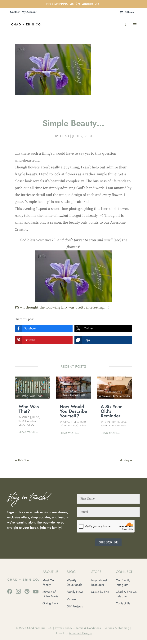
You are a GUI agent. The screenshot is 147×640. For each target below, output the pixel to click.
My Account (29, 12)
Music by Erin (100, 592)
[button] (44, 328)
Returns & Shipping (117, 628)
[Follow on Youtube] (35, 591)
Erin (107, 422)
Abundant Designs (80, 633)
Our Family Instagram (123, 582)
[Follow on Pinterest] (26, 591)
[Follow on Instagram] (18, 591)
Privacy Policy (63, 628)
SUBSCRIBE (108, 542)
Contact (15, 12)
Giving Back (50, 603)
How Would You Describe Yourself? (73, 411)
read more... (28, 432)
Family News (75, 592)
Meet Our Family (48, 582)
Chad (64, 136)
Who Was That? (29, 408)
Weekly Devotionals (74, 582)
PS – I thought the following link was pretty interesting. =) (62, 307)
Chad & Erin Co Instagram (126, 594)
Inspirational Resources (99, 582)
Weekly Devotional (27, 423)
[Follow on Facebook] (9, 591)
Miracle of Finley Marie (50, 594)
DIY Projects (75, 606)
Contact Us (123, 603)
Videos (71, 599)
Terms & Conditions (88, 628)
